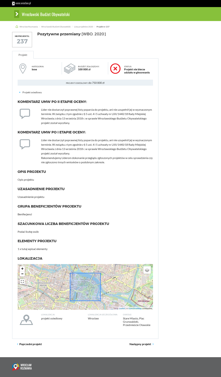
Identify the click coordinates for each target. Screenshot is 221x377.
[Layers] (147, 270)
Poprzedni (30, 344)
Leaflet (122, 308)
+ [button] (22, 269)
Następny (140, 344)
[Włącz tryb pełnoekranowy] (22, 281)
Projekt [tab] (22, 54)
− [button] (22, 274)
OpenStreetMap (135, 308)
